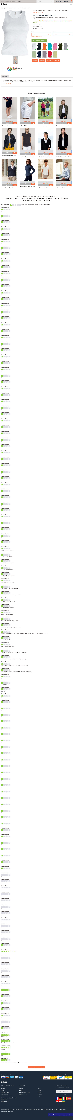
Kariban (12, 8)
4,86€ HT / (44, 15)
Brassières (40, 1094)
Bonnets (39, 1090)
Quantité (35, 22)
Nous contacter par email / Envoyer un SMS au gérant (9, 1098)
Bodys (39, 1088)
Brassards (39, 1092)
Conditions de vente (5, 1092)
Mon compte (58, 1)
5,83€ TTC (52, 15)
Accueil (2, 8)
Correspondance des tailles (37, 36)
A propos (3, 1088)
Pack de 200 (56, 60)
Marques (21, 1088)
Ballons (20, 1090)
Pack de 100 (49, 60)
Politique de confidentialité (6, 1096)
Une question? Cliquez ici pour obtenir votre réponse (60, 1114)
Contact (2, 1)
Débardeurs (7, 8)
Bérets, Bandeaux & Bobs (24, 1092)
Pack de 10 (35, 60)
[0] (70, 1)
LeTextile (4, 4)
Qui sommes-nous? (7, 1)
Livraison (13, 1)
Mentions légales (4, 1094)
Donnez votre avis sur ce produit (36, 1067)
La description (5, 76)
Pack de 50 (42, 60)
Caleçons (39, 1096)
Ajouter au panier (39, 40)
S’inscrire (65, 1)
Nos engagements (19, 1)
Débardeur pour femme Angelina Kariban (23, 8)
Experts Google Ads (5, 1101)
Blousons (21, 1096)
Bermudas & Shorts (23, 1094)
